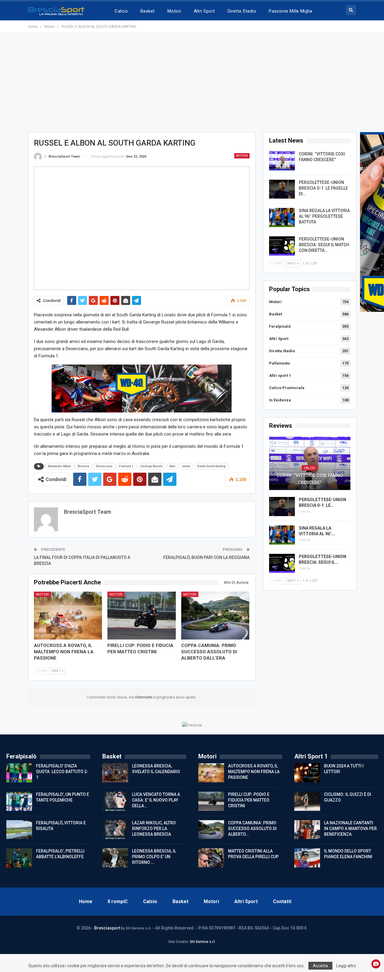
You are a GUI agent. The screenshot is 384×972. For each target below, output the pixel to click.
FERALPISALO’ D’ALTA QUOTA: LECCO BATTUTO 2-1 (62, 772)
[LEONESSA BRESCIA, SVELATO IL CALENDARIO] (115, 772)
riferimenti (144, 697)
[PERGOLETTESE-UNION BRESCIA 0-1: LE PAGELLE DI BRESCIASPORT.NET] (282, 189)
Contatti (282, 901)
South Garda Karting (211, 466)
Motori (174, 11)
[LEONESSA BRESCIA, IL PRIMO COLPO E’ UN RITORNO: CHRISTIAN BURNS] (115, 857)
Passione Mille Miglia (290, 11)
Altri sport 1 (280, 375)
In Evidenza (280, 400)
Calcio (121, 11)
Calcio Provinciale (286, 388)
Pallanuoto (279, 363)
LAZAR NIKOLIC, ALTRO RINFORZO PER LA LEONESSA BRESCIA (154, 828)
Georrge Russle (151, 466)
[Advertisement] (192, 83)
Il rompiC (118, 901)
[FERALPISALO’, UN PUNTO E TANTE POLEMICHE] (19, 801)
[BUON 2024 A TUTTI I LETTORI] (307, 772)
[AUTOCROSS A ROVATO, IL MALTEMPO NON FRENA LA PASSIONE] (68, 615)
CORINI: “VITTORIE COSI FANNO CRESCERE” (310, 479)
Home (85, 901)
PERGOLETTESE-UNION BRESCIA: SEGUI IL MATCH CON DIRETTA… (324, 245)
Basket (147, 11)
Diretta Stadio (242, 11)
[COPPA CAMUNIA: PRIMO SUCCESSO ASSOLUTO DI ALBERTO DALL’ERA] (215, 615)
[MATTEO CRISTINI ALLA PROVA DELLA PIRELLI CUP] (211, 857)
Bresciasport (107, 928)
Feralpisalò (280, 326)
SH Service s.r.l (202, 942)
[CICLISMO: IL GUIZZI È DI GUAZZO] (307, 801)
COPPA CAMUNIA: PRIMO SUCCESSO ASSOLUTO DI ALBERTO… (252, 828)
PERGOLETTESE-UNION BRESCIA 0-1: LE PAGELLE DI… (323, 188)
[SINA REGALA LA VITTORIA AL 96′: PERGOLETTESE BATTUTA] (282, 217)
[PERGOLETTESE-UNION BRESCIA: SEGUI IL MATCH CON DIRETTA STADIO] (282, 246)
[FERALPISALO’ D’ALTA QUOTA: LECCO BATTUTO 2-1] (19, 772)
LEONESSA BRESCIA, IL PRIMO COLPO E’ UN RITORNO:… (154, 857)
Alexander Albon (59, 466)
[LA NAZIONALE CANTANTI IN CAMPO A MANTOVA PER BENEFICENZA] (307, 829)
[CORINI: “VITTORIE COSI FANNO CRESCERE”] (282, 160)
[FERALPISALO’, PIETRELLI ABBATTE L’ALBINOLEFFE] (19, 857)
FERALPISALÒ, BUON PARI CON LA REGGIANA (206, 557)
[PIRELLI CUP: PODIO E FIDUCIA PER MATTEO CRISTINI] (141, 615)
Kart (172, 466)
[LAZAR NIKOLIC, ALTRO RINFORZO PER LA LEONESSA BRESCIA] (115, 829)
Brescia (83, 466)
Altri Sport (204, 11)
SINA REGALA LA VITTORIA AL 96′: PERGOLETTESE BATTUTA (324, 216)
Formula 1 (126, 466)
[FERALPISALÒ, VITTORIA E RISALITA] (19, 829)
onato (186, 466)
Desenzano (104, 466)
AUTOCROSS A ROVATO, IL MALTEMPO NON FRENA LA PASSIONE (254, 772)
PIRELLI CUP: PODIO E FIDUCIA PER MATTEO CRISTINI (248, 800)
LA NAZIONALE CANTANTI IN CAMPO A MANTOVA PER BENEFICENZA (350, 828)
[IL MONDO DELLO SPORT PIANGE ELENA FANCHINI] (307, 857)
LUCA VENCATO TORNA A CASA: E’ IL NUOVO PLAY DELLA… (156, 800)
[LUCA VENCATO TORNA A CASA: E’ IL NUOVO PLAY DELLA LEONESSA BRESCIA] (115, 801)
